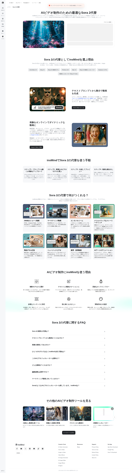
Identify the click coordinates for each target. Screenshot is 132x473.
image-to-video (35, 135)
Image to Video (62, 452)
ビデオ (9, 7)
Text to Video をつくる (78, 107)
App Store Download (113, 447)
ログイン (2, 470)
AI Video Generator (63, 447)
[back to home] (2, 2)
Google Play (111, 449)
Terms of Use (95, 449)
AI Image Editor (62, 460)
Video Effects (61, 455)
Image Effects (61, 463)
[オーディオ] (62, 23)
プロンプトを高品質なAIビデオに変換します (84, 98)
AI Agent (60, 465)
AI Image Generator (63, 457)
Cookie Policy (95, 455)
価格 (39, 2)
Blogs (78, 447)
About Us (94, 457)
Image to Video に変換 (36, 147)
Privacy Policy (95, 447)
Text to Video (61, 449)
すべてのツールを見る (68, 432)
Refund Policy (95, 452)
